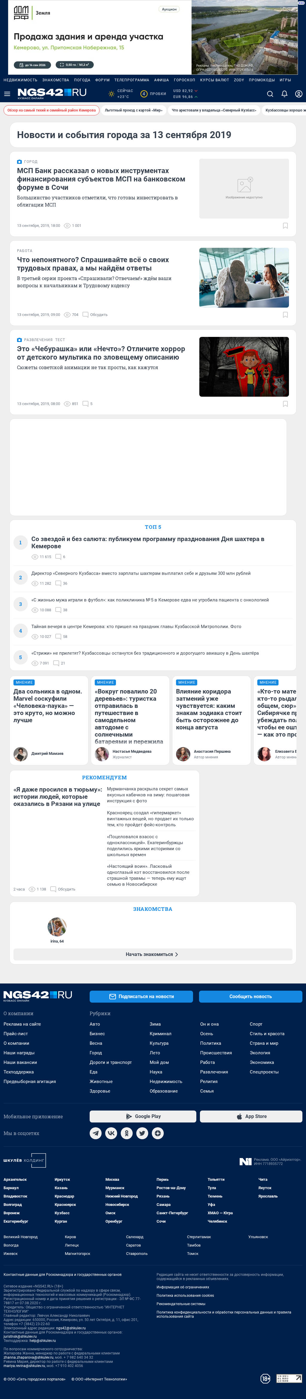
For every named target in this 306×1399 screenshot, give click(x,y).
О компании (16, 1043)
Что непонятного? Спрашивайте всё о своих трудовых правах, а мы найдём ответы (93, 264)
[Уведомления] (284, 93)
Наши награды (19, 1053)
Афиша (161, 80)
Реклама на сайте (22, 1024)
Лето (155, 1053)
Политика (210, 1043)
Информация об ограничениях (183, 1287)
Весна (96, 1043)
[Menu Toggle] (7, 93)
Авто (95, 1024)
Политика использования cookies (185, 1295)
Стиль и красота (267, 1033)
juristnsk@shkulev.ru (20, 1336)
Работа (207, 1062)
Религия (209, 1081)
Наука (156, 1072)
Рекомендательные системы (181, 1304)
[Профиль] (299, 93)
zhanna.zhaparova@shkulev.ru (28, 1357)
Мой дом (159, 1062)
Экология (260, 1053)
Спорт (256, 1024)
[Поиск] (270, 93)
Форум (102, 80)
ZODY (239, 80)
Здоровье (100, 1091)
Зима (155, 1024)
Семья (207, 1091)
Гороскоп (184, 80)
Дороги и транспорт (111, 1062)
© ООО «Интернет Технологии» (99, 1379)
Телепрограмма (131, 80)
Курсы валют (214, 80)
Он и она (209, 1024)
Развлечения (214, 1072)
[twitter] (142, 1133)
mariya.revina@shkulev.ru (24, 1366)
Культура (159, 1043)
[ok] (127, 1133)
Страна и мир (264, 1043)
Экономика (262, 1062)
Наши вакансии (20, 1062)
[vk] (111, 1133)
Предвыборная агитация (30, 1081)
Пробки (154, 94)
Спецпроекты (264, 1072)
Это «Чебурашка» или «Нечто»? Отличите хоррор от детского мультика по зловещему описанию (101, 353)
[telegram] (96, 1133)
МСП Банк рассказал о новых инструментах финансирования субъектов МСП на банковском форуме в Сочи (101, 179)
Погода (82, 80)
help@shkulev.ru (43, 1341)
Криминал (161, 1033)
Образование (164, 1091)
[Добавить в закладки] (285, 225)
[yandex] (158, 1133)
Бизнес (97, 1033)
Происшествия (216, 1053)
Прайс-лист (16, 1033)
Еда (93, 1072)
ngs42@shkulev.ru (71, 1328)
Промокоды (262, 80)
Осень (206, 1033)
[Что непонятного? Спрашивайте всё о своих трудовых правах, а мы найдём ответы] (244, 278)
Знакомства (55, 80)
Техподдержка (19, 1072)
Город (96, 1053)
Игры (285, 80)
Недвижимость (21, 80)
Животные (101, 1081)
